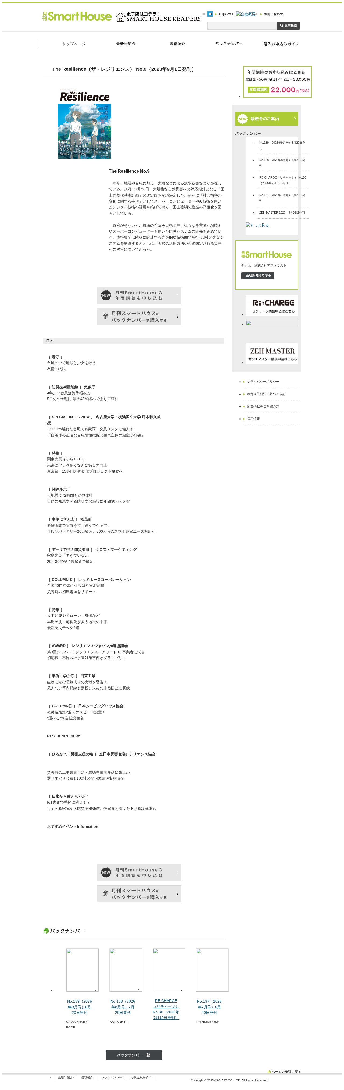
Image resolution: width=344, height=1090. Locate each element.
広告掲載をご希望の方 (263, 406)
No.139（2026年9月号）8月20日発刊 (79, 1007)
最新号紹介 (65, 1077)
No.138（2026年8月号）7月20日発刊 (122, 1007)
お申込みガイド (140, 1077)
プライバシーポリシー (263, 382)
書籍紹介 (87, 1077)
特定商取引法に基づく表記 (266, 394)
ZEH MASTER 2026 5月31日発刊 (282, 212)
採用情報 (253, 419)
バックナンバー (111, 1077)
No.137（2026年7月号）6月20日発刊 (209, 1007)
